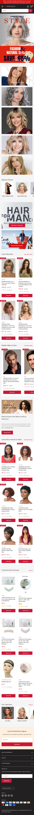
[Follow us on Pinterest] (12, 795)
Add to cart (8, 610)
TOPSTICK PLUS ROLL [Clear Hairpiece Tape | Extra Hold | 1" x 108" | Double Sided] (25, 684)
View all (30, 570)
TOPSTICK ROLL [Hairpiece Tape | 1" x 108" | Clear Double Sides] (25, 600)
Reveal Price (7, 432)
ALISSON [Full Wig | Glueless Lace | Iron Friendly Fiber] (25, 509)
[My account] (28, 6)
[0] (31, 6)
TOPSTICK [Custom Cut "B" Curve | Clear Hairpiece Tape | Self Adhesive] (8, 599)
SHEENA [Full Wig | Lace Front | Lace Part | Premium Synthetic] (8, 283)
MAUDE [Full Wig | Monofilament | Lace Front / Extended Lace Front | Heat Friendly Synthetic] (25, 326)
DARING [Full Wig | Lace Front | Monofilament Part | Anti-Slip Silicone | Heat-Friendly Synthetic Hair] (11, 381)
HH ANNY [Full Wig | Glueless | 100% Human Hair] (7, 550)
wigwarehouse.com (6, 679)
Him (4, 376)
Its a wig (4, 506)
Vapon (3, 595)
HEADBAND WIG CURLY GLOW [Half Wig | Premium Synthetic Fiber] (25, 468)
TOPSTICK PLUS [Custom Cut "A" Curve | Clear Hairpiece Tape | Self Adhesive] (8, 641)
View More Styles (28, 254)
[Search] (30, 10)
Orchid (3, 279)
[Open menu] (2, 6)
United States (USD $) (6, 788)
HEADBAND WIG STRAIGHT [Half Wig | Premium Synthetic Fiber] (8, 468)
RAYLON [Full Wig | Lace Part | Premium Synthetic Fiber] (25, 550)
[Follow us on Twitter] (6, 795)
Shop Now (8, 295)
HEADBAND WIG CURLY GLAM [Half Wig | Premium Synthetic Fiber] (8, 509)
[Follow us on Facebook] (3, 795)
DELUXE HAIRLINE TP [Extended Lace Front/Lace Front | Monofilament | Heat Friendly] (25, 284)
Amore (3, 322)
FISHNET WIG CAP (6, 681)
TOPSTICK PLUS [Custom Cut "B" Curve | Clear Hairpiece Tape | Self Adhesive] (25, 641)
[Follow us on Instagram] (9, 795)
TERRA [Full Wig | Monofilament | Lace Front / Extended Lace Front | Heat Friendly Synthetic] (8, 326)
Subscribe (17, 744)
